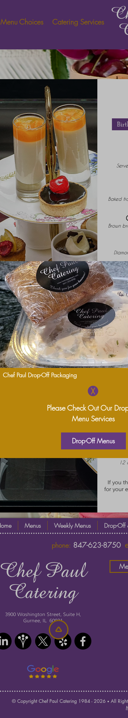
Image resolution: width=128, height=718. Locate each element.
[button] (93, 391)
